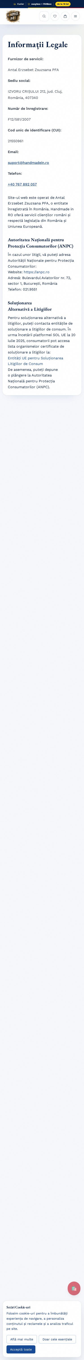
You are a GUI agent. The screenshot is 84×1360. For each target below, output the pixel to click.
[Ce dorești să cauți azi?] (44, 16)
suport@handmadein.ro (28, 163)
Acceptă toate (21, 1349)
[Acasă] (13, 16)
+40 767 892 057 (22, 184)
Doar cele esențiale (57, 1339)
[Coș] (65, 16)
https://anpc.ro (37, 272)
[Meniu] (75, 16)
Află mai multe (21, 1339)
